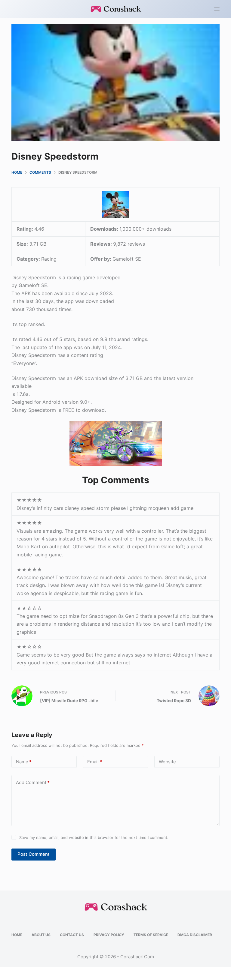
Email (94, 762)
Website (167, 762)
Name (24, 762)
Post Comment (33, 854)
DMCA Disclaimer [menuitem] (194, 935)
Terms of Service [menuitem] (151, 935)
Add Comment (33, 782)
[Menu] (217, 9)
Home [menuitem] (16, 935)
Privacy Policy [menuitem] (109, 935)
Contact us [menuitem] (72, 935)
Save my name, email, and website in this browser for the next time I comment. (93, 837)
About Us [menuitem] (41, 935)
